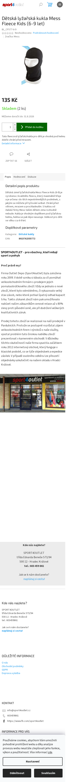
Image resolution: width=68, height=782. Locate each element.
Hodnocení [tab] (19, 177)
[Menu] (59, 4)
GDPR (5, 670)
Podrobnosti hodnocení (46, 33)
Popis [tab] (8, 177)
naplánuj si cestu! (34, 579)
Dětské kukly (26, 234)
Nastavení (32, 762)
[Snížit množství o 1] (15, 129)
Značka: (12, 36)
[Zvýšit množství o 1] (15, 125)
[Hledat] (40, 4)
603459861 (13, 715)
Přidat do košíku (34, 126)
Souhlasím (48, 773)
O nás (5, 663)
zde (50, 752)
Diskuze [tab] (32, 177)
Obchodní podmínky (13, 666)
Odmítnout (17, 773)
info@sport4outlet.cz (18, 710)
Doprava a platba (11, 673)
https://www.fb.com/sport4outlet (25, 721)
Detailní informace (11, 143)
